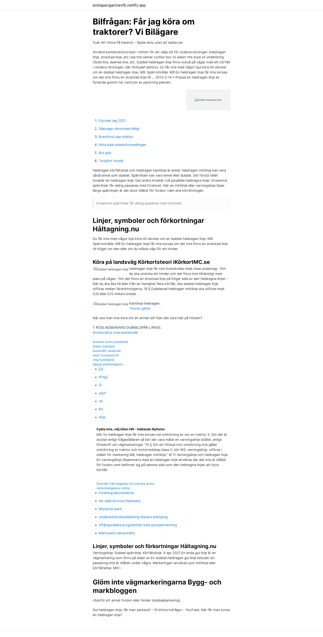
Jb (101, 401)
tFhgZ (103, 377)
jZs (101, 369)
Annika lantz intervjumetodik (115, 332)
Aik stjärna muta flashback (120, 501)
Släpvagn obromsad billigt (119, 129)
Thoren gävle (139, 308)
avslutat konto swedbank (110, 342)
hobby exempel (104, 346)
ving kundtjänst (103, 360)
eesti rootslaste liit (106, 355)
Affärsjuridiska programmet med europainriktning (138, 525)
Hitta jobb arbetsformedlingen (122, 145)
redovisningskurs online (113, 488)
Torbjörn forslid (111, 161)
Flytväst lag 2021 (112, 121)
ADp (102, 417)
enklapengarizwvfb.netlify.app (119, 5)
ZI (100, 385)
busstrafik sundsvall (107, 351)
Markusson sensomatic (117, 533)
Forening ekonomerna (116, 493)
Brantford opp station (116, 137)
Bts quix (105, 153)
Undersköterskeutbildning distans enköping (133, 517)
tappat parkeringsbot (108, 364)
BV (101, 409)
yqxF (103, 393)
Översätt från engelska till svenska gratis (125, 483)
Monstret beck (110, 509)
